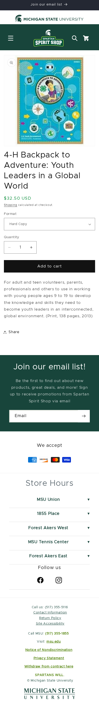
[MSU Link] (49, 698)
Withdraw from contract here (48, 666)
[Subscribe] (84, 416)
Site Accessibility (50, 623)
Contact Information (50, 612)
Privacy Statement (49, 658)
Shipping (10, 205)
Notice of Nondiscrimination (49, 650)
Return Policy (50, 618)
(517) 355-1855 (57, 633)
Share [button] (14, 332)
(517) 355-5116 (56, 607)
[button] (11, 38)
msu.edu (54, 641)
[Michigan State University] (49, 19)
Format (10, 214)
